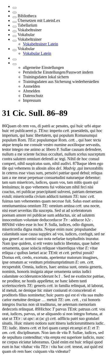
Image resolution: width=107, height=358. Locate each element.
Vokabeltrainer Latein (40, 44)
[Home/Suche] (14, 12)
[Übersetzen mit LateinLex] (14, 22)
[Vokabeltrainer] (14, 31)
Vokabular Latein (37, 53)
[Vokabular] (14, 36)
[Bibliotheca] (14, 17)
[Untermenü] (14, 64)
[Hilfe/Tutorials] (14, 59)
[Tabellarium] (14, 26)
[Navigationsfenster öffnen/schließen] (14, 8)
